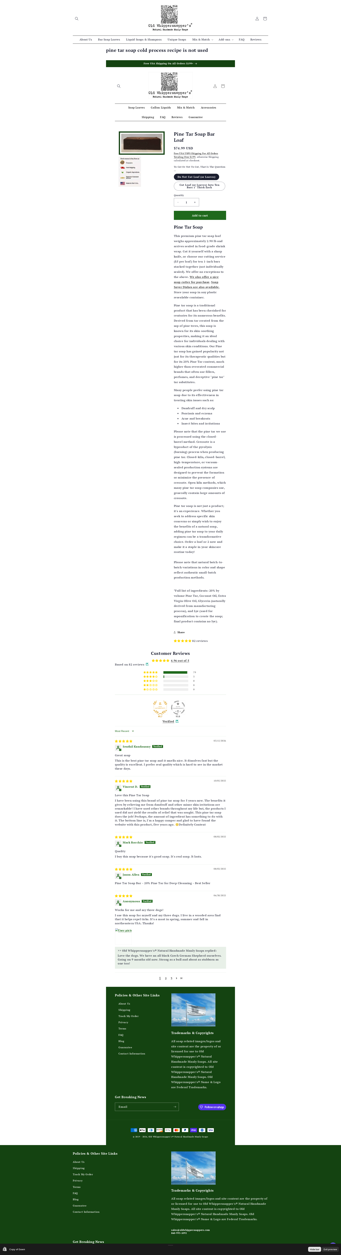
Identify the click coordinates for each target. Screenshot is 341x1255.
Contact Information (131, 1053)
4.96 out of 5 (180, 660)
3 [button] (171, 978)
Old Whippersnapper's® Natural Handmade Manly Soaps (178, 1136)
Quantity (179, 195)
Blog (121, 1041)
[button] (77, 19)
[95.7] (160, 707)
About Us (124, 1003)
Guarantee (125, 1047)
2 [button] (166, 978)
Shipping (124, 1009)
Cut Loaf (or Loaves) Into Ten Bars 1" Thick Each (200, 186)
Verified (168, 721)
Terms (122, 1028)
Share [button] (181, 632)
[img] (123, 741)
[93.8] (178, 707)
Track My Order (128, 1016)
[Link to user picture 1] (123, 936)
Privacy (123, 1022)
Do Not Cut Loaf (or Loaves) (196, 176)
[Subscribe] (175, 1107)
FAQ (121, 1034)
